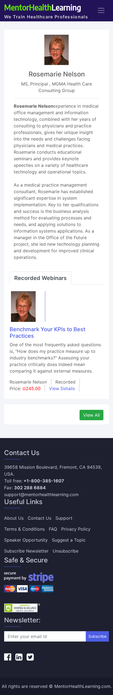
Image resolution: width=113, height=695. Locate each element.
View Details (62, 388)
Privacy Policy (76, 529)
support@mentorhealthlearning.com (41, 494)
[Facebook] (7, 657)
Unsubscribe (65, 551)
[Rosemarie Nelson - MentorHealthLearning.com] (23, 306)
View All (91, 415)
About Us (14, 518)
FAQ (53, 529)
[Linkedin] (18, 657)
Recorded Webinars (40, 278)
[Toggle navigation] (101, 10)
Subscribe (97, 636)
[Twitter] (30, 657)
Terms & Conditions (24, 529)
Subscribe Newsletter (26, 551)
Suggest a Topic (69, 540)
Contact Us (39, 518)
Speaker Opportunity (26, 540)
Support (63, 518)
